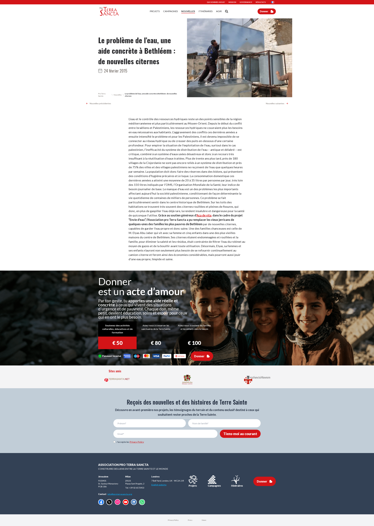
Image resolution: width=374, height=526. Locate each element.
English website (158, 485)
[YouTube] (126, 502)
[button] (273, 2)
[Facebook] (101, 502)
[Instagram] (117, 502)
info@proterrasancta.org (120, 494)
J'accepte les (130, 441)
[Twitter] (109, 502)
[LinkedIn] (134, 502)
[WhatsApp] (142, 502)
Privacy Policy (137, 441)
